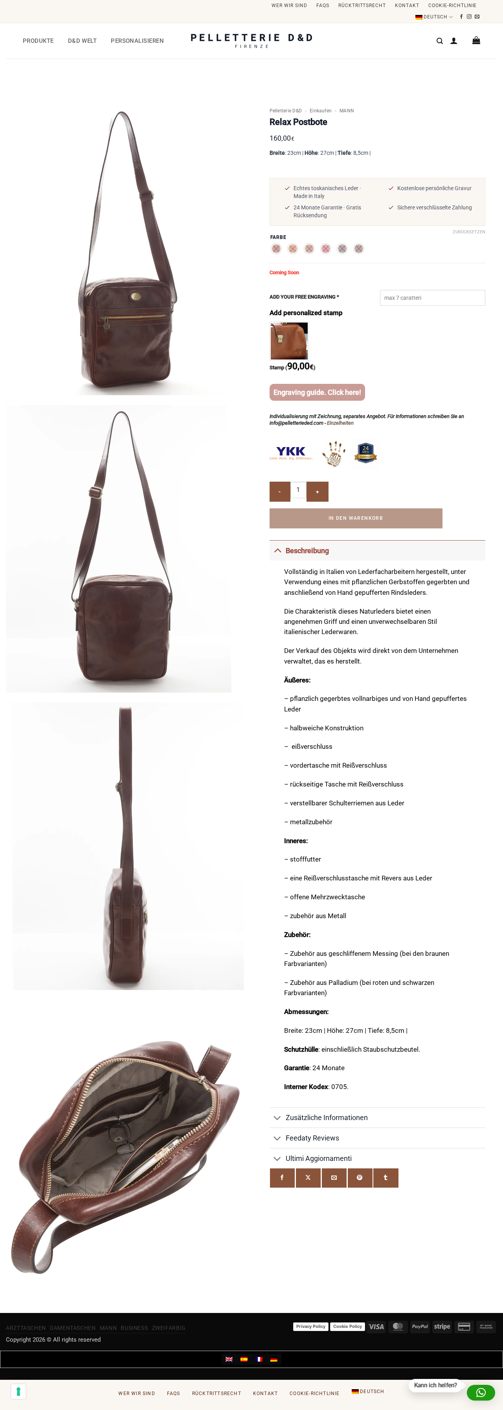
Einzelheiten (340, 423)
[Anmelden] (454, 40)
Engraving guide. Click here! (317, 392)
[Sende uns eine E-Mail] (477, 17)
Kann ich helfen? (434, 1384)
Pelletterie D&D (286, 111)
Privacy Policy (310, 1326)
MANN (347, 111)
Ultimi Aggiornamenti (319, 1158)
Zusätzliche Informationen (327, 1117)
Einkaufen (321, 111)
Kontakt (407, 5)
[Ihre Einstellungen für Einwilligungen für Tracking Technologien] (18, 1391)
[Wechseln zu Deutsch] (273, 1359)
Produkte (38, 41)
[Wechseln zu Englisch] (229, 1359)
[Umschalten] (277, 550)
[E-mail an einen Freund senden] (334, 1178)
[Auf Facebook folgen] (461, 17)
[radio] (276, 249)
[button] (440, 41)
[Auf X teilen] (308, 1178)
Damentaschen (73, 1328)
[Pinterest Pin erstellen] (360, 1178)
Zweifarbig (169, 1328)
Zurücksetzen (469, 232)
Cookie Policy (347, 1326)
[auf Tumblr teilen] (385, 1178)
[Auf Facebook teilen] (282, 1178)
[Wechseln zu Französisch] (259, 1359)
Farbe (278, 237)
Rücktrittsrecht (362, 5)
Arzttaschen (26, 1328)
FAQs (322, 5)
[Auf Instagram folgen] (469, 17)
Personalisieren (137, 41)
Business (134, 1328)
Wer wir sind (289, 5)
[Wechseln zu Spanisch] (244, 1359)
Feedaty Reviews (312, 1138)
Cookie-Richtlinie (452, 5)
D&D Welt (82, 41)
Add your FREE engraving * (304, 297)
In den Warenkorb (356, 518)
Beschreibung (307, 550)
